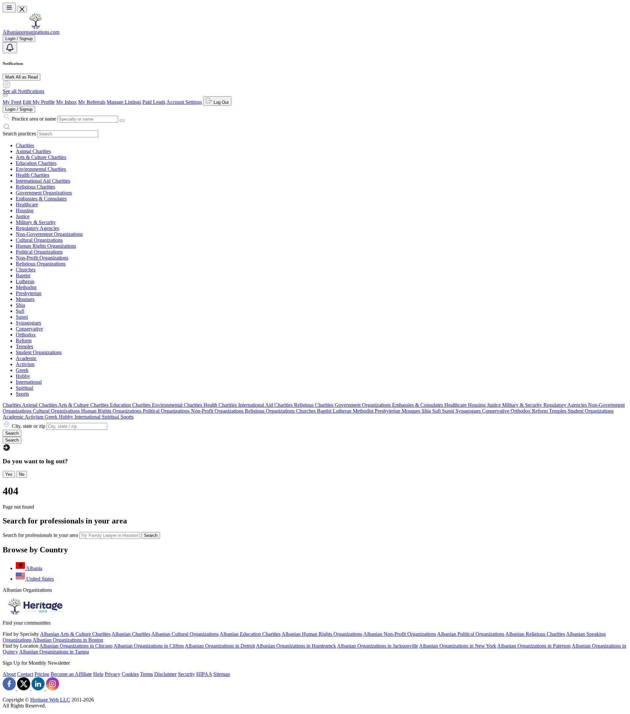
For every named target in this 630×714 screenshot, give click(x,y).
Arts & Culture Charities (41, 157)
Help (98, 674)
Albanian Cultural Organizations (185, 634)
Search (151, 535)
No (21, 474)
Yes (8, 474)
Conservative (29, 329)
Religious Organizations (41, 263)
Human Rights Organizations (46, 246)
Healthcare (27, 204)
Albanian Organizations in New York (457, 646)
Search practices (19, 133)
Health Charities (32, 175)
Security (186, 674)
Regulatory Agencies (37, 228)
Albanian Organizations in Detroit (220, 646)
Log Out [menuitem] (220, 102)
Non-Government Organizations (49, 234)
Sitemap (221, 674)
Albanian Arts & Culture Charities (75, 634)
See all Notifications (23, 91)
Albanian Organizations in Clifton (149, 646)
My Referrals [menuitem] (91, 102)
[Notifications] (10, 47)
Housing (24, 210)
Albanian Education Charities (250, 634)
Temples (24, 346)
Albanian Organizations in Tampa (54, 652)
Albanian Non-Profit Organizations (399, 634)
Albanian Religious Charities (535, 634)
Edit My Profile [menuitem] (39, 102)
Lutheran (25, 281)
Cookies (130, 674)
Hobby (23, 376)
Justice (23, 216)
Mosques (25, 299)
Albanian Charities (131, 634)
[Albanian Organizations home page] (35, 27)
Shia (20, 305)
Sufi (20, 311)
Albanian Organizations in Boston (67, 640)
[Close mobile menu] (22, 9)
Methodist (26, 287)
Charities (25, 145)
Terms (146, 674)
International (29, 382)
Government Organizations (44, 193)
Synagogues (28, 323)
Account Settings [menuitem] (184, 102)
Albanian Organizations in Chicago (76, 646)
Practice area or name (34, 119)
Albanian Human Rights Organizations (322, 634)
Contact (25, 674)
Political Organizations (39, 252)
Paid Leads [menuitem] (153, 102)
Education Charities (36, 163)
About (9, 674)
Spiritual (24, 388)
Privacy (112, 674)
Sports (22, 394)
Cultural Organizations (39, 240)
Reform (24, 340)
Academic (26, 358)
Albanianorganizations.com (31, 32)
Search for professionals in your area (40, 535)
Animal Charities (33, 151)
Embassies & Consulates (41, 198)
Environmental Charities (41, 169)
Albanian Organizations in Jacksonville (377, 646)
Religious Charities (35, 187)
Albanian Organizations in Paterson (534, 646)
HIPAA (204, 674)
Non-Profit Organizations (42, 258)
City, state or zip (28, 426)
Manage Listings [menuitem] (124, 102)
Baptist (23, 275)
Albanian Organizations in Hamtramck (296, 646)
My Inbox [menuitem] (66, 102)
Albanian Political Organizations (470, 634)
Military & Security (36, 222)
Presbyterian (28, 293)
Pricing (41, 674)
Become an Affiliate (71, 674)
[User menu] (5, 95)
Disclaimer (165, 674)
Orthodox (26, 334)
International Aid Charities (43, 181)
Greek (22, 370)
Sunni (22, 317)
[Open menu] (9, 7)
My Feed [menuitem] (12, 102)
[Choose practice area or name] (122, 121)
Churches (25, 269)
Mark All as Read (21, 77)
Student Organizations (39, 352)
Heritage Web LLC (50, 699)
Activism (25, 364)
